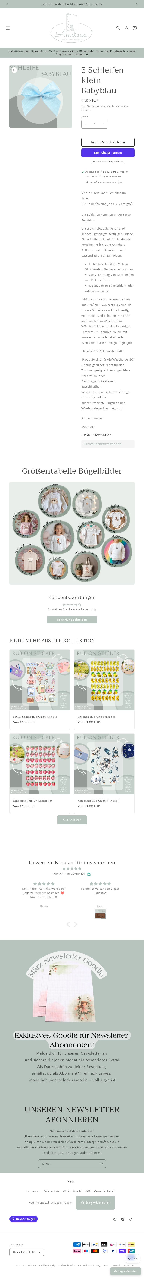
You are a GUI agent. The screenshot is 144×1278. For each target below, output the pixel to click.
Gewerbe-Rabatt (104, 1191)
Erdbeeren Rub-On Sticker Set (32, 801)
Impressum (33, 1191)
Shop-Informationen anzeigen (104, 182)
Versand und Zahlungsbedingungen (51, 1202)
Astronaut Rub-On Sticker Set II (99, 801)
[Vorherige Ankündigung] (7, 4)
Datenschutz (51, 1191)
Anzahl (84, 116)
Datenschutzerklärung (89, 1265)
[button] (8, 28)
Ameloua (29, 1265)
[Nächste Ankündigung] (137, 4)
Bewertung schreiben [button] (72, 619)
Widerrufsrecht (72, 1191)
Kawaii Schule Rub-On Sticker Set (35, 717)
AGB (88, 1191)
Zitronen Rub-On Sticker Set (96, 717)
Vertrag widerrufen (95, 1203)
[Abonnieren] (101, 1163)
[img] (72, 868)
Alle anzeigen (72, 819)
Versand (101, 106)
